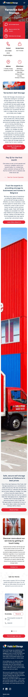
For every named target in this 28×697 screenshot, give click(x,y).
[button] (24, 3)
